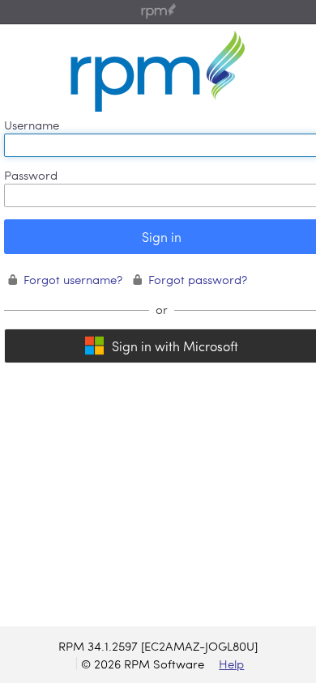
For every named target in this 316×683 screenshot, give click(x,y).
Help (231, 663)
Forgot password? (197, 279)
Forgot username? (72, 279)
